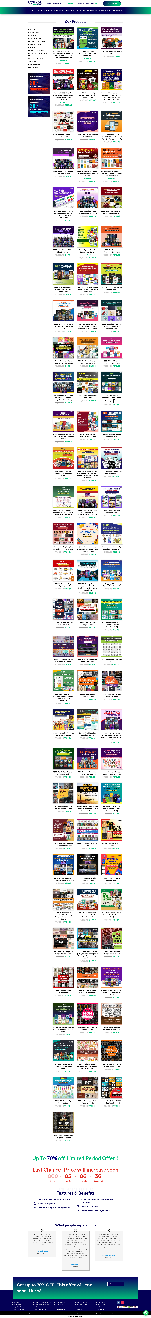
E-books (39, 10)
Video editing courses (41, 1307)
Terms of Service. (119, 1313)
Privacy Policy (101, 1304)
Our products (17, 1304)
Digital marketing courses (21, 1307)
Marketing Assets (105, 10)
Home (49, 3)
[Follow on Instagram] (122, 1302)
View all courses (115, 1284)
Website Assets (92, 10)
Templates (80, 3)
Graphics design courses (42, 1304)
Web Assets (59, 1307)
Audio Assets (81, 10)
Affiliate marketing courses (43, 1302)
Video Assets (70, 10)
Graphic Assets (59, 10)
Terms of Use (101, 1302)
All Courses (57, 3)
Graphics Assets (60, 1302)
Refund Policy (102, 1307)
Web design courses (41, 1309)
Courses (32, 10)
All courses (17, 1302)
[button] (146, 1313)
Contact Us (90, 3)
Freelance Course (82, 1304)
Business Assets (60, 1309)
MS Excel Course (81, 1307)
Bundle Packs (117, 10)
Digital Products (69, 3)
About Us (79, 1309)
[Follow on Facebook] (118, 1302)
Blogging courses (19, 1309)
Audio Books (48, 10)
